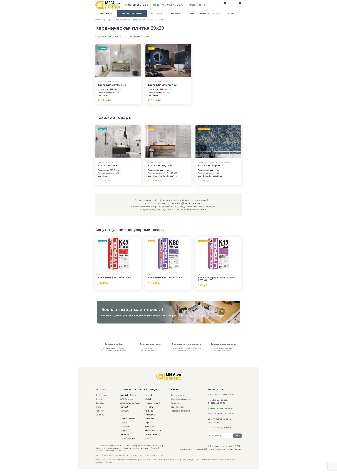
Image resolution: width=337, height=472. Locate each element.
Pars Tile (149, 410)
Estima (123, 422)
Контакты (231, 13)
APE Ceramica (126, 399)
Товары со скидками (180, 410)
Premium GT (150, 414)
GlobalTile (124, 434)
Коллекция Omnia (108, 165)
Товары (146, 36)
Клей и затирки (177, 406)
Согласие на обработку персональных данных (142, 445)
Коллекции (135, 36)
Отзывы (154, 448)
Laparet (148, 395)
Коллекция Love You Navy (162, 85)
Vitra (147, 438)
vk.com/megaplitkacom (221, 427)
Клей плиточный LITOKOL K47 (115, 277)
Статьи (217, 13)
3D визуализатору (215, 315)
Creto (123, 414)
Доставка (204, 13)
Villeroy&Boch (151, 434)
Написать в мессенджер (220, 408)
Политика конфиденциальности (108, 445)
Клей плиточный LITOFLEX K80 (166, 277)
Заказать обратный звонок (221, 413)
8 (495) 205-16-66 (138, 5)
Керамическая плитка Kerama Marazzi (214, 162)
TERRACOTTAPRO (153, 430)
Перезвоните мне (197, 5)
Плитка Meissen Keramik (108, 81)
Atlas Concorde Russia (130, 403)
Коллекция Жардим (209, 165)
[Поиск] (230, 5)
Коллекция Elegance (160, 165)
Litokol (100, 274)
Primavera (149, 418)
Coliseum (124, 410)
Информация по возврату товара (135, 448)
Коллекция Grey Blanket (112, 85)
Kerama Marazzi (127, 438)
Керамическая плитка (131, 13)
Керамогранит (105, 13)
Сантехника (156, 13)
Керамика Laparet (155, 162)
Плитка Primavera (105, 162)
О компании (175, 13)
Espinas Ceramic (127, 418)
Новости (99, 410)
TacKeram (149, 426)
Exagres (124, 430)
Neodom (149, 406)
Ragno (148, 422)
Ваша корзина (214, 394)
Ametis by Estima (128, 395)
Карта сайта (122, 450)
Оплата (190, 13)
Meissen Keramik (152, 403)
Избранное (228, 394)
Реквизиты (110, 450)
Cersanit (124, 406)
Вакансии (99, 450)
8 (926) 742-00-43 (173, 5)
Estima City (125, 426)
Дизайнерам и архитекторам (106, 448)
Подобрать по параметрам (109, 36)
